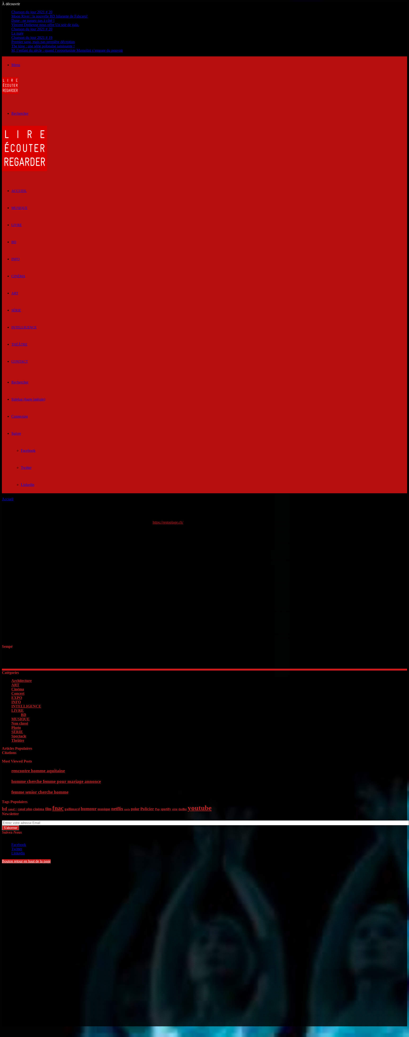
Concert (17, 693)
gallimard (72, 809)
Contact (19, 361)
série (175, 809)
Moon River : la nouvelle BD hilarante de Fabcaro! (49, 16)
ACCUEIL (19, 191)
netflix (117, 808)
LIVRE (16, 225)
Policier (147, 809)
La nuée (17, 33)
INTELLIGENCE (24, 327)
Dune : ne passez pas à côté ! (32, 20)
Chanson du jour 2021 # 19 (31, 38)
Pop (157, 809)
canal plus (25, 809)
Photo (16, 728)
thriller (182, 809)
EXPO (16, 698)
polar (135, 809)
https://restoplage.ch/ (168, 522)
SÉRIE (16, 310)
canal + (12, 809)
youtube (200, 808)
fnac (58, 808)
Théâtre (19, 344)
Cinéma (18, 276)
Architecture (21, 681)
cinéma (38, 809)
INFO (15, 259)
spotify (166, 809)
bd (4, 808)
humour (89, 808)
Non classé (19, 723)
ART (14, 293)
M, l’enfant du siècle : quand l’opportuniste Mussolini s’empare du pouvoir (67, 50)
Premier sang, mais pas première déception (43, 42)
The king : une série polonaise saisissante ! (43, 46)
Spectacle (18, 736)
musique (104, 809)
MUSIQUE (19, 208)
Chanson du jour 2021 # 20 (31, 12)
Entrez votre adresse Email (22, 818)
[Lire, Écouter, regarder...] (10, 93)
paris (127, 809)
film (48, 809)
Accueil (7, 499)
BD (13, 242)
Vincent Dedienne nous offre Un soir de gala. (45, 25)
